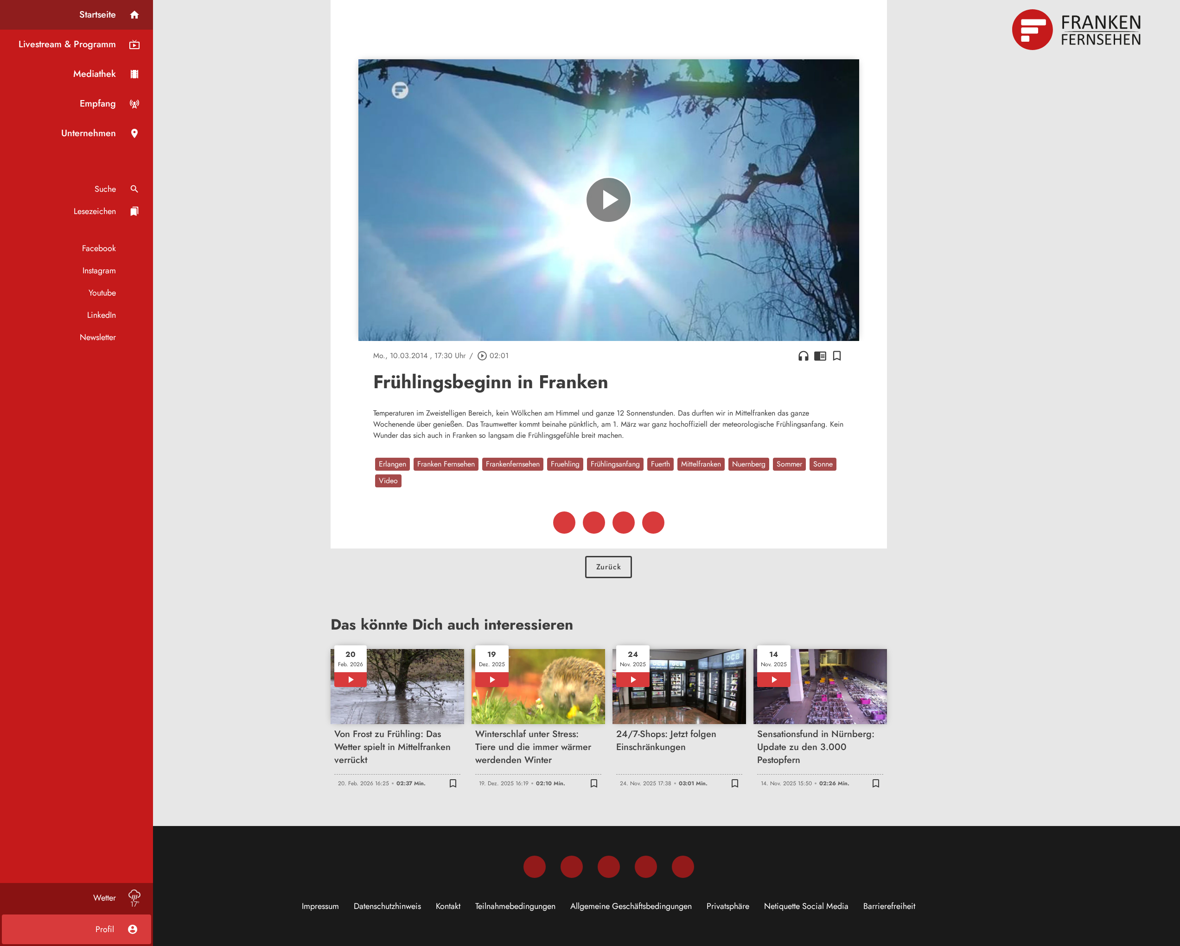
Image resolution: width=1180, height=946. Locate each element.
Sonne (823, 464)
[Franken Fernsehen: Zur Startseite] (1077, 29)
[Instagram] (572, 867)
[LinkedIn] (646, 867)
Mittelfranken (701, 464)
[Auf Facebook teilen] (564, 522)
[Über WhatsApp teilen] (623, 522)
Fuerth (660, 464)
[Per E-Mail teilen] (653, 522)
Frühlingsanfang (615, 464)
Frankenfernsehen (513, 464)
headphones (803, 355)
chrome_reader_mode (820, 355)
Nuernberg (748, 464)
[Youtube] (609, 867)
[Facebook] (534, 867)
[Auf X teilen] (594, 522)
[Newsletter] (683, 867)
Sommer (789, 464)
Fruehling (565, 464)
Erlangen (392, 464)
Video (388, 480)
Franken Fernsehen (446, 464)
